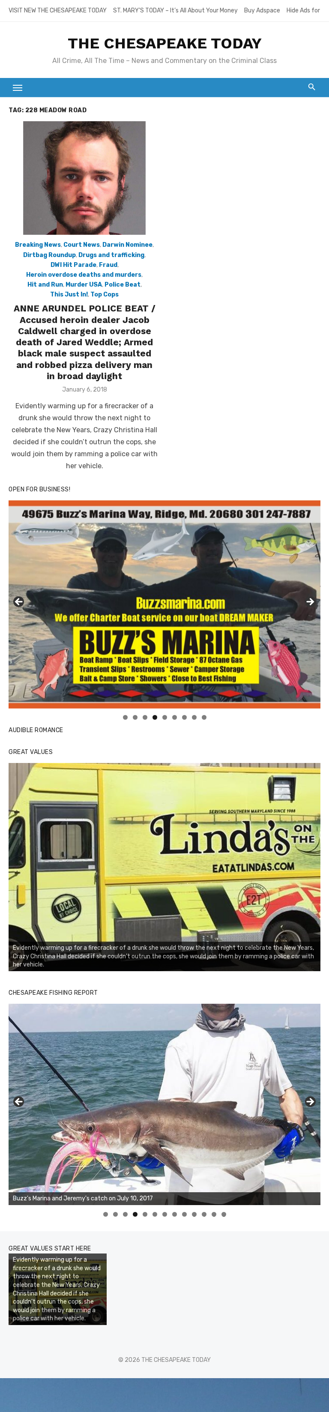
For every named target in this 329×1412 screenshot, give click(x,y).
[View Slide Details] (164, 867)
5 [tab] (164, 717)
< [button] (19, 602)
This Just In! (69, 294)
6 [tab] (174, 717)
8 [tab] (194, 717)
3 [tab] (145, 717)
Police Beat (123, 284)
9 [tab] (204, 717)
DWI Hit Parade (73, 265)
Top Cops (104, 294)
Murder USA (84, 284)
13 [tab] (224, 1214)
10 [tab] (194, 1214)
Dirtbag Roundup (49, 255)
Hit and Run (45, 284)
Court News (81, 244)
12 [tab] (214, 1214)
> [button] (309, 602)
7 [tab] (184, 717)
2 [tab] (135, 717)
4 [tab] (155, 717)
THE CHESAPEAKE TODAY (165, 43)
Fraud (108, 265)
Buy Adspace (262, 10)
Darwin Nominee (127, 244)
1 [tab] (125, 717)
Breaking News (38, 244)
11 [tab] (204, 1214)
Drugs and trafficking (111, 255)
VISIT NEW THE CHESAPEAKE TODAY (58, 10)
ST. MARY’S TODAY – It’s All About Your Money (175, 10)
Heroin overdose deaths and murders (83, 274)
